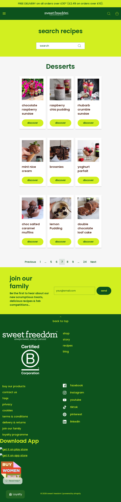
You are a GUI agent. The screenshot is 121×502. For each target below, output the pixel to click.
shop (66, 333)
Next (93, 262)
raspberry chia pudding (60, 107)
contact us (9, 392)
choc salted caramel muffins (31, 228)
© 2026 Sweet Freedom (50, 493)
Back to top (60, 321)
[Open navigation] (4, 13)
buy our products (13, 386)
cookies (7, 410)
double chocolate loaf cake (85, 228)
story (66, 339)
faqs (5, 398)
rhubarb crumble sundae (84, 109)
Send (104, 290)
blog (66, 351)
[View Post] (32, 89)
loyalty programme (15, 434)
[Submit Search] (79, 46)
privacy (7, 404)
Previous (30, 262)
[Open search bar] (109, 13)
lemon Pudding (56, 226)
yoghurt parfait (84, 169)
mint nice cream (29, 169)
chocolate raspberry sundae (29, 109)
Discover (32, 123)
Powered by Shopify (72, 493)
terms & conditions (15, 416)
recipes (68, 345)
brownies (57, 167)
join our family (11, 428)
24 (85, 262)
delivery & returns (14, 422)
